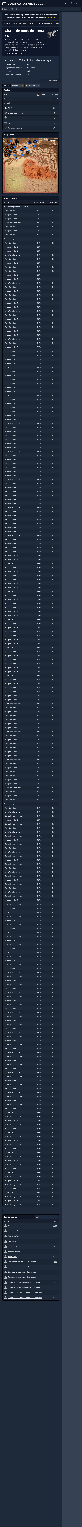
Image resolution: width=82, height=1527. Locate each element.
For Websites (31, 85)
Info (5, 85)
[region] (31, 165)
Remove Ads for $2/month (73, 12)
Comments (16, 85)
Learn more (49, 17)
